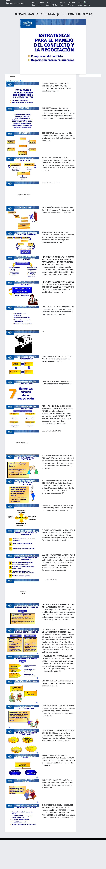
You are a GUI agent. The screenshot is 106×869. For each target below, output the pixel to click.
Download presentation (14, 81)
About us (34, 3)
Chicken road (41, 3)
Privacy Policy (62, 3)
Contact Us (80, 3)
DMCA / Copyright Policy (52, 3)
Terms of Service (71, 3)
